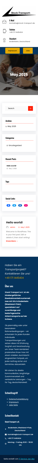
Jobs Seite (13, 405)
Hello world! (11, 166)
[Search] (30, 108)
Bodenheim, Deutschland (19, 41)
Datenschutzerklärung (18, 399)
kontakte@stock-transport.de (22, 23)
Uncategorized (15, 145)
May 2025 (12, 126)
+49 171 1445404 (16, 32)
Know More (11, 241)
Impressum (14, 402)
